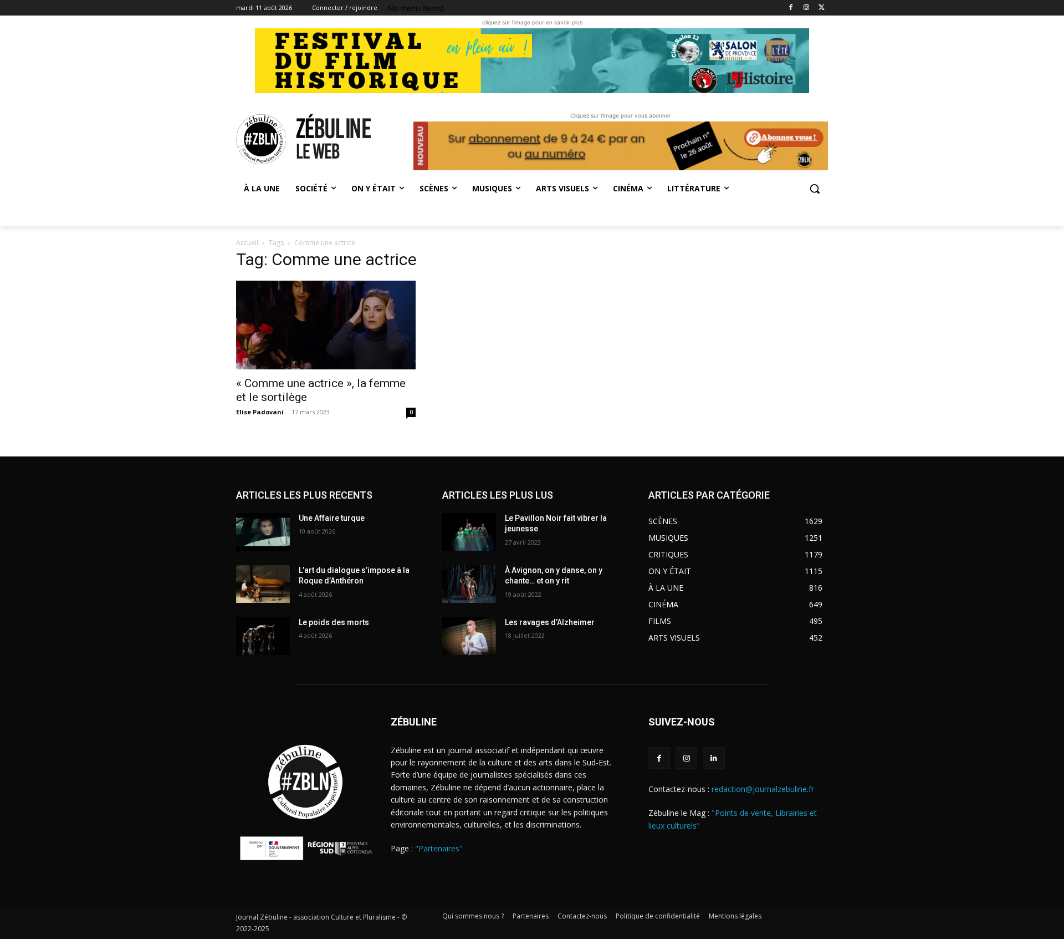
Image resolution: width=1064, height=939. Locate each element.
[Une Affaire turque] (263, 532)
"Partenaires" (439, 848)
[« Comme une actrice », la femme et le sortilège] (326, 325)
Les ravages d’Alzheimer (550, 622)
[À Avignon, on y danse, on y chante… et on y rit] (469, 584)
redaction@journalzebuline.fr (763, 789)
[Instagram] (806, 8)
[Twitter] (821, 8)
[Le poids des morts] (263, 636)
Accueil (247, 242)
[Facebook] (791, 8)
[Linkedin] (713, 758)
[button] (814, 188)
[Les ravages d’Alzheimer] (469, 636)
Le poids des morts (334, 622)
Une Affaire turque (332, 518)
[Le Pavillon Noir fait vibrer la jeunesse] (469, 532)
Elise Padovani (260, 412)
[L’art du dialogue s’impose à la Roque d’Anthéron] (263, 584)
